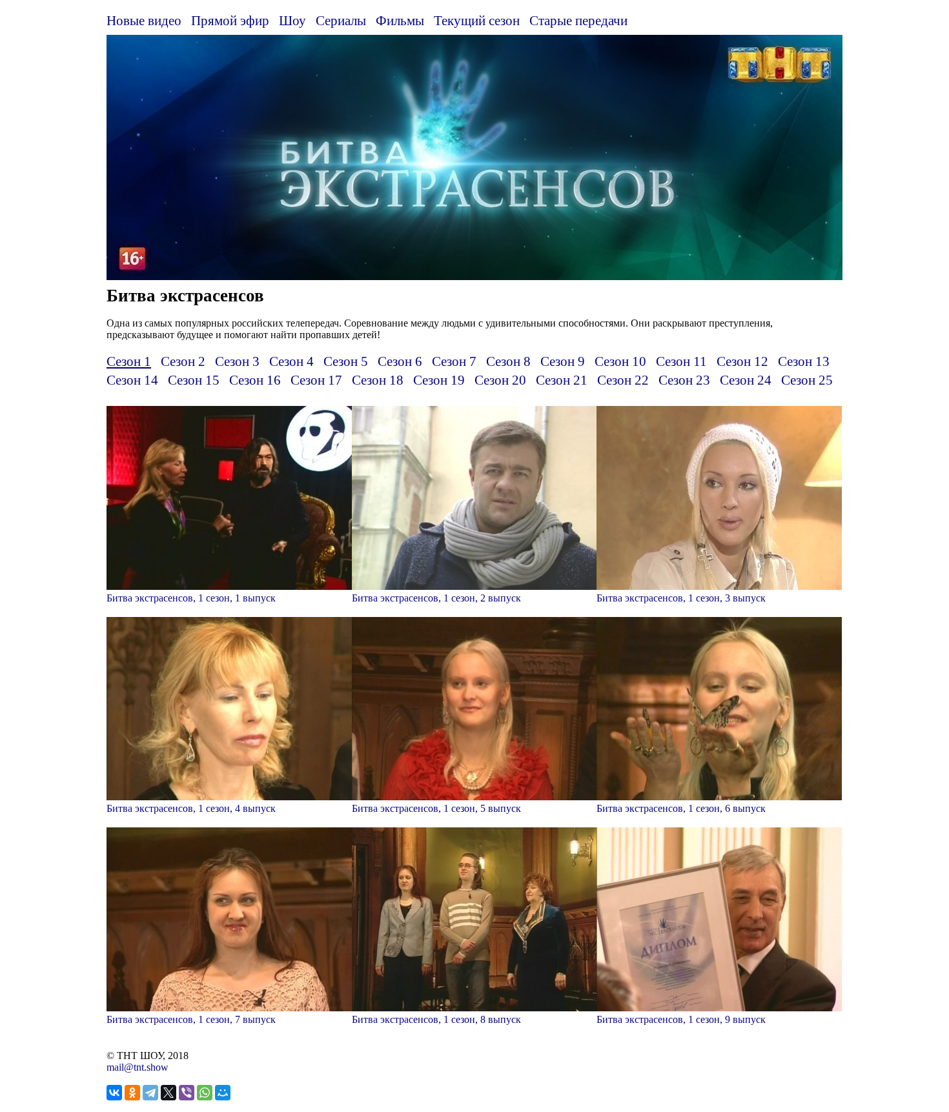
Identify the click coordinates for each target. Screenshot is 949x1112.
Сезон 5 (345, 361)
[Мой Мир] (222, 1092)
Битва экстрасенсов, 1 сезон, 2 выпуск (436, 597)
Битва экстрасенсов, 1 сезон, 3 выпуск (681, 597)
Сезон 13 (804, 361)
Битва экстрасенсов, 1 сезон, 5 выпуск (436, 808)
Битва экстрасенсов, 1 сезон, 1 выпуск (191, 597)
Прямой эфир (230, 20)
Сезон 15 (193, 379)
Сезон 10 (620, 361)
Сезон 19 (439, 379)
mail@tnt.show (137, 1067)
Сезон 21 (561, 379)
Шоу (292, 20)
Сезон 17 (316, 379)
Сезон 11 (681, 361)
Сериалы (341, 20)
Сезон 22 (623, 379)
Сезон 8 (508, 361)
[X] (168, 1092)
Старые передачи (578, 20)
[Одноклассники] (132, 1092)
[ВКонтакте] (114, 1092)
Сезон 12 (742, 361)
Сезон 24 (745, 379)
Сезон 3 (237, 361)
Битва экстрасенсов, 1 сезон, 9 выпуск (681, 1019)
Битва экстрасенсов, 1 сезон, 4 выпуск (191, 808)
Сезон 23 (684, 379)
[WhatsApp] (204, 1092)
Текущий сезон (477, 20)
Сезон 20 (500, 379)
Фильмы (400, 20)
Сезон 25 (807, 379)
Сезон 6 (400, 361)
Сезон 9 (562, 361)
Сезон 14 (132, 379)
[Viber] (186, 1092)
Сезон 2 (183, 361)
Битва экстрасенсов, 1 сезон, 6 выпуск (681, 808)
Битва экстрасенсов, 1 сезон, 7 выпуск (191, 1019)
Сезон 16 (255, 379)
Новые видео (144, 20)
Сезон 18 (377, 379)
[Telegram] (150, 1092)
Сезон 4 (291, 361)
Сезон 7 (454, 361)
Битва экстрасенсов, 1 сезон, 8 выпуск (436, 1019)
